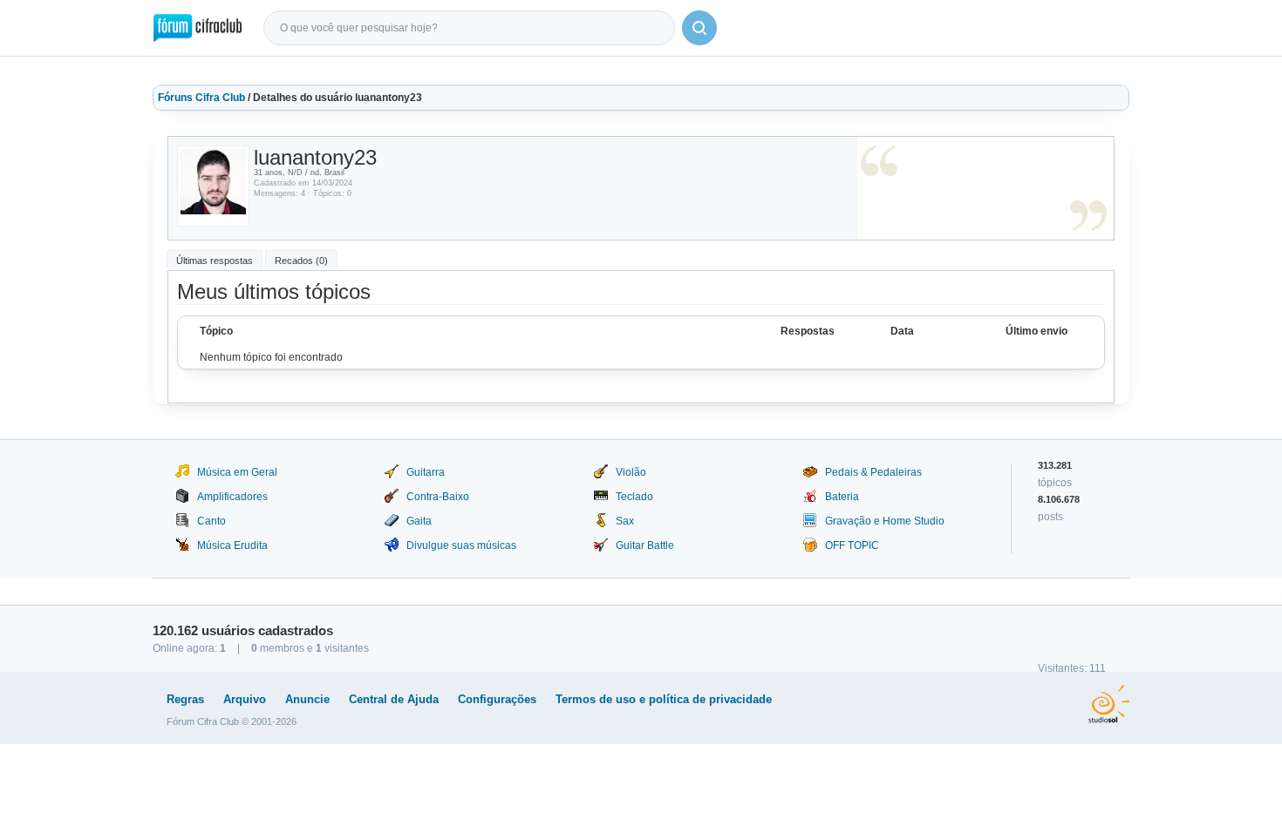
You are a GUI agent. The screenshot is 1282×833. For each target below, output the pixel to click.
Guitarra (425, 472)
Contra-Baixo (437, 497)
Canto (211, 521)
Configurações (497, 699)
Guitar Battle (645, 545)
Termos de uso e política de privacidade (664, 699)
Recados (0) (301, 260)
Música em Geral (237, 472)
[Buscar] (699, 27)
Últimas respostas (214, 260)
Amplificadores (232, 497)
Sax (625, 521)
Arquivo (244, 699)
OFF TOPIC (852, 545)
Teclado (634, 497)
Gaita (419, 521)
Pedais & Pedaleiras (873, 472)
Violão (631, 472)
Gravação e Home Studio (884, 521)
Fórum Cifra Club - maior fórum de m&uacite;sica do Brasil (197, 28)
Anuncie (307, 699)
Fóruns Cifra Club (201, 97)
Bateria (842, 497)
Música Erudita (232, 545)
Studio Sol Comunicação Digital (1108, 704)
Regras (185, 699)
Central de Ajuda (394, 699)
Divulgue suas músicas (461, 545)
